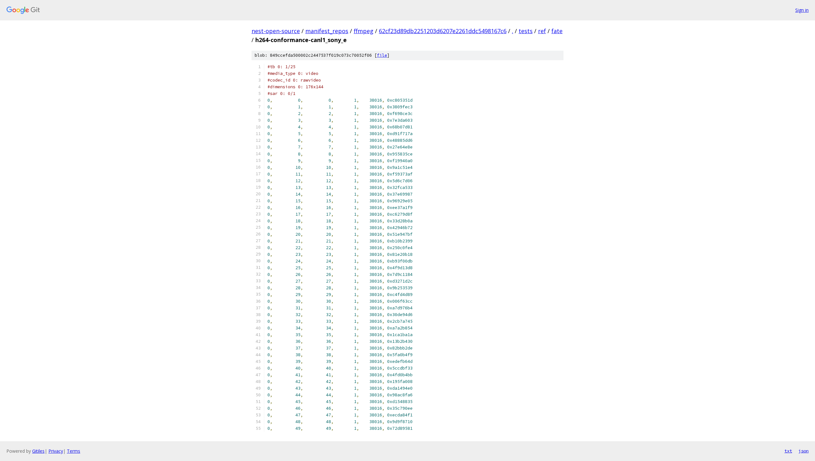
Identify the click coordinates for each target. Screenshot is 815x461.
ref (542, 31)
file (382, 55)
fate (557, 31)
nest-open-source (276, 31)
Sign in (802, 10)
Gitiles (38, 451)
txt (788, 451)
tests (526, 31)
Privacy (55, 451)
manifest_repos (326, 31)
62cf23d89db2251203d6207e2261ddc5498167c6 (443, 31)
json (803, 451)
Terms (73, 451)
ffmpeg (363, 31)
